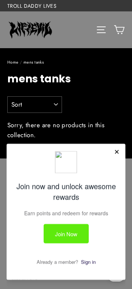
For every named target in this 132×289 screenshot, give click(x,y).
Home (13, 62)
